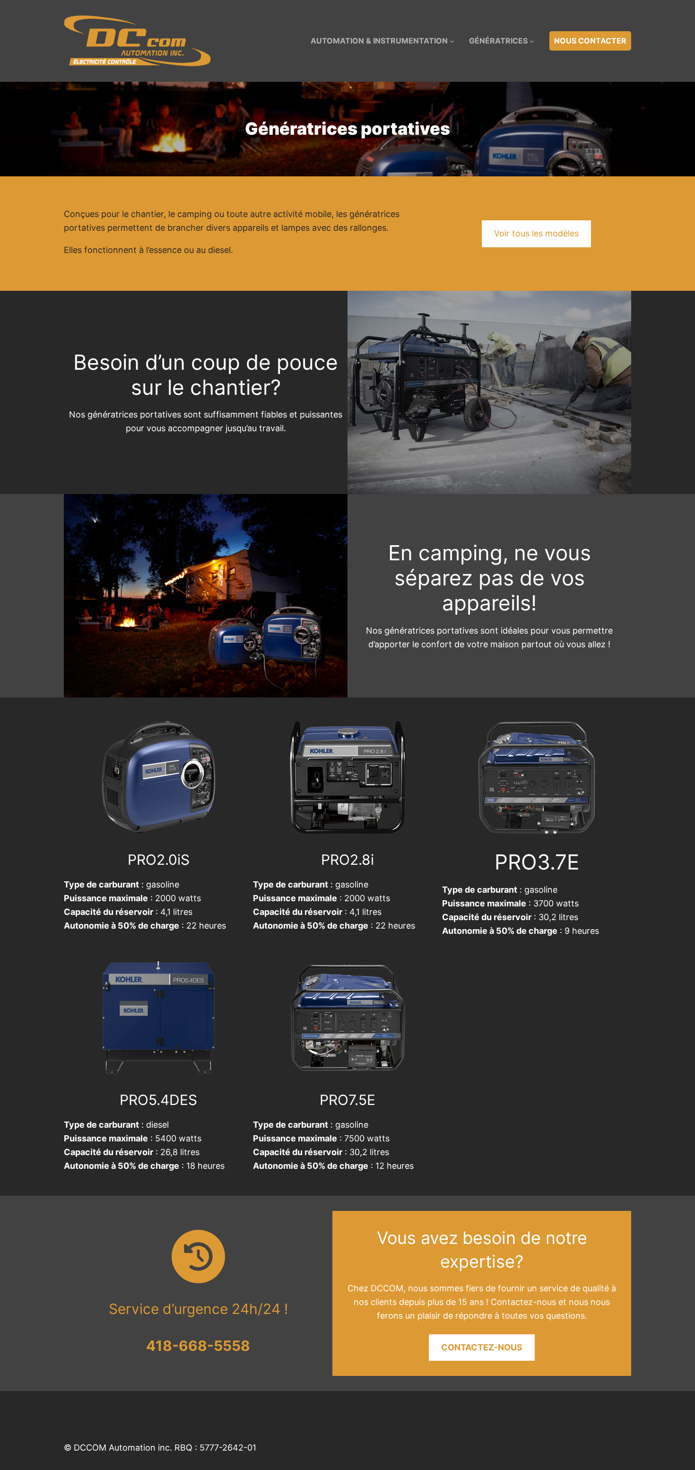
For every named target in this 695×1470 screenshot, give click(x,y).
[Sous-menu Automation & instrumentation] (452, 41)
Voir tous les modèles (536, 233)
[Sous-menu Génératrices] (532, 41)
